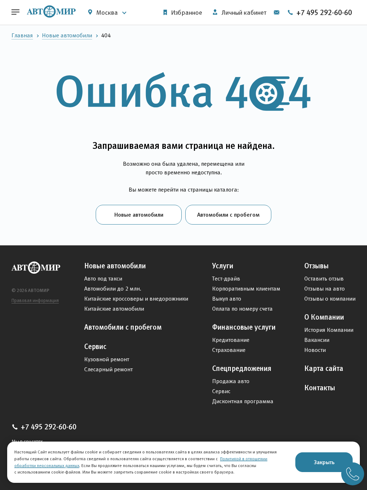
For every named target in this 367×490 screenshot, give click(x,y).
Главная (22, 35)
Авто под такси (103, 278)
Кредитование (230, 340)
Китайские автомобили (114, 309)
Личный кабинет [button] (243, 12)
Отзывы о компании (330, 299)
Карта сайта (323, 368)
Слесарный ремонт (108, 369)
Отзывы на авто (324, 289)
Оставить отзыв (324, 278)
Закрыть (324, 462)
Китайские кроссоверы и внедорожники (136, 299)
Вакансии (316, 340)
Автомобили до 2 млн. (112, 289)
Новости (315, 350)
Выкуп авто (226, 299)
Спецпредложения (241, 368)
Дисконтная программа (242, 401)
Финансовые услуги (244, 327)
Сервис (95, 346)
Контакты (319, 388)
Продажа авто (230, 381)
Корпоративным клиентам (246, 289)
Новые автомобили (67, 35)
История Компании (328, 330)
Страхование (229, 350)
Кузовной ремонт (106, 359)
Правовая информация (35, 300)
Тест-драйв (226, 278)
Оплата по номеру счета (242, 309)
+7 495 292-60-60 (323, 13)
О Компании (324, 317)
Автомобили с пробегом (228, 214)
